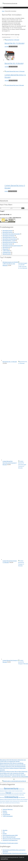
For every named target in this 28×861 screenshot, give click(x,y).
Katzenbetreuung (11, 794)
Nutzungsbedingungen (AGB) (10, 835)
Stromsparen (25, 799)
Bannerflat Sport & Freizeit (9, 242)
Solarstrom (18, 799)
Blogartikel (5, 249)
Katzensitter (17, 794)
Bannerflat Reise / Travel (9, 240)
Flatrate (8, 793)
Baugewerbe (2, 790)
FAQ (4, 832)
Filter (23, 208)
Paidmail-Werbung (8, 809)
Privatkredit (6, 799)
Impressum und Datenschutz (10, 840)
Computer (10, 790)
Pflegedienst (23, 797)
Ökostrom (18, 802)
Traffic (1, 802)
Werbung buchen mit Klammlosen (11, 838)
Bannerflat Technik (7, 244)
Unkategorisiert (7, 252)
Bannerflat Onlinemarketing (10, 239)
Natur (23, 794)
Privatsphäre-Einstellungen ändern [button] (9, 843)
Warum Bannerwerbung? (9, 837)
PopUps (5, 811)
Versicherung (13, 802)
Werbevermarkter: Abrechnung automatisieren (15, 853)
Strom (22, 799)
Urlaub (3, 802)
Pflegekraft (2, 799)
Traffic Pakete (6, 250)
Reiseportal (14, 799)
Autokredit (2, 788)
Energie (13, 790)
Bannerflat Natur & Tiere (9, 237)
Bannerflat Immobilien (8, 235)
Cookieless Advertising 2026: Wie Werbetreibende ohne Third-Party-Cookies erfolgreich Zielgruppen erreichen (13, 768)
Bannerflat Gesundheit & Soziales (11, 234)
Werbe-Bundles (7, 254)
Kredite (20, 794)
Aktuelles (5, 830)
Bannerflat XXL (6, 247)
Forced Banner (6, 814)
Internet (5, 794)
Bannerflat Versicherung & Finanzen (12, 245)
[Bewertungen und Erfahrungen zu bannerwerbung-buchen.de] (14, 781)
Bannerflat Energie (7, 230)
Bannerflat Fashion (7, 232)
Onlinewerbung (11, 797)
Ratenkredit (10, 799)
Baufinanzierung (21, 788)
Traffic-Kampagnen (8, 816)
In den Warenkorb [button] (13, 46)
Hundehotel (2, 794)
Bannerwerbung (11, 788)
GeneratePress (4, 859)
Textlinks (5, 812)
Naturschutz (2, 797)
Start (3, 11)
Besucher (6, 790)
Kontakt (5, 833)
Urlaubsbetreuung (8, 802)
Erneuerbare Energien (19, 790)
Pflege (19, 797)
